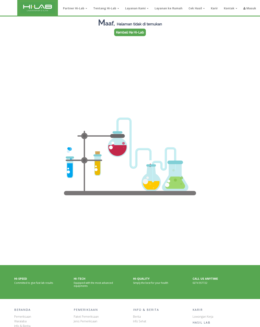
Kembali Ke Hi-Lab (130, 32)
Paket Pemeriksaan (86, 316)
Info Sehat (139, 321)
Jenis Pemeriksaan (85, 321)
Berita (137, 316)
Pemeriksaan (22, 316)
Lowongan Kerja (203, 316)
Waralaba (20, 321)
